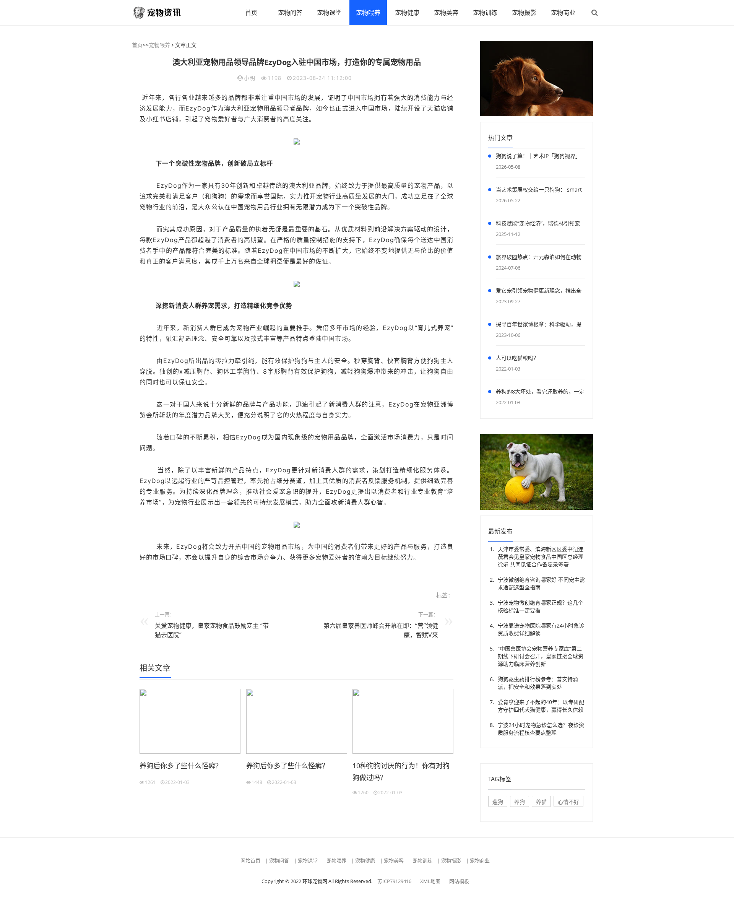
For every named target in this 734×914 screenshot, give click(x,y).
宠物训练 (485, 12)
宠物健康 (407, 12)
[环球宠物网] (162, 12)
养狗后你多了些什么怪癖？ (181, 765)
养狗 (519, 801)
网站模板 (459, 881)
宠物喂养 (368, 12)
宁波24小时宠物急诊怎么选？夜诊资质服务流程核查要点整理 (541, 728)
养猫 (541, 801)
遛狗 (497, 801)
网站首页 (250, 860)
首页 (251, 12)
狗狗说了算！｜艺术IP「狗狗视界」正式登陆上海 (538, 157)
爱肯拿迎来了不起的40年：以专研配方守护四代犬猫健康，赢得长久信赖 (541, 705)
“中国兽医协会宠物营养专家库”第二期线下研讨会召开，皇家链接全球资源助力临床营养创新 (540, 656)
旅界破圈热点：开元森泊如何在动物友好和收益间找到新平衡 (538, 258)
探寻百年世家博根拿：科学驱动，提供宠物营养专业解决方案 (538, 325)
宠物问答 (290, 12)
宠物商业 (563, 12)
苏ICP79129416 (394, 881)
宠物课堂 (329, 12)
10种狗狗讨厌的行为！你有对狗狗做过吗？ (401, 771)
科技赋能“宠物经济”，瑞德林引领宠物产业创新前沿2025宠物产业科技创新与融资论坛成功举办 (539, 224)
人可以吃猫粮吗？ (517, 357)
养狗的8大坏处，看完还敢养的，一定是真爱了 (540, 393)
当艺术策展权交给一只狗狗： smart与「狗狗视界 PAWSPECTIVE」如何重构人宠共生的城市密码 (539, 191)
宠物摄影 (524, 12)
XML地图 (430, 881)
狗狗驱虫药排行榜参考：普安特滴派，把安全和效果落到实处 (538, 682)
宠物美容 (446, 12)
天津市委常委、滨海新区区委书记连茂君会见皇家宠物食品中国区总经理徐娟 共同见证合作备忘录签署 (540, 556)
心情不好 (568, 801)
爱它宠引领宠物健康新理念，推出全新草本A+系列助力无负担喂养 (538, 292)
